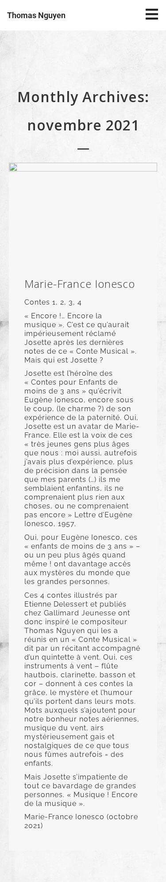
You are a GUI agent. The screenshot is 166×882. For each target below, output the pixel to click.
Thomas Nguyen (36, 15)
